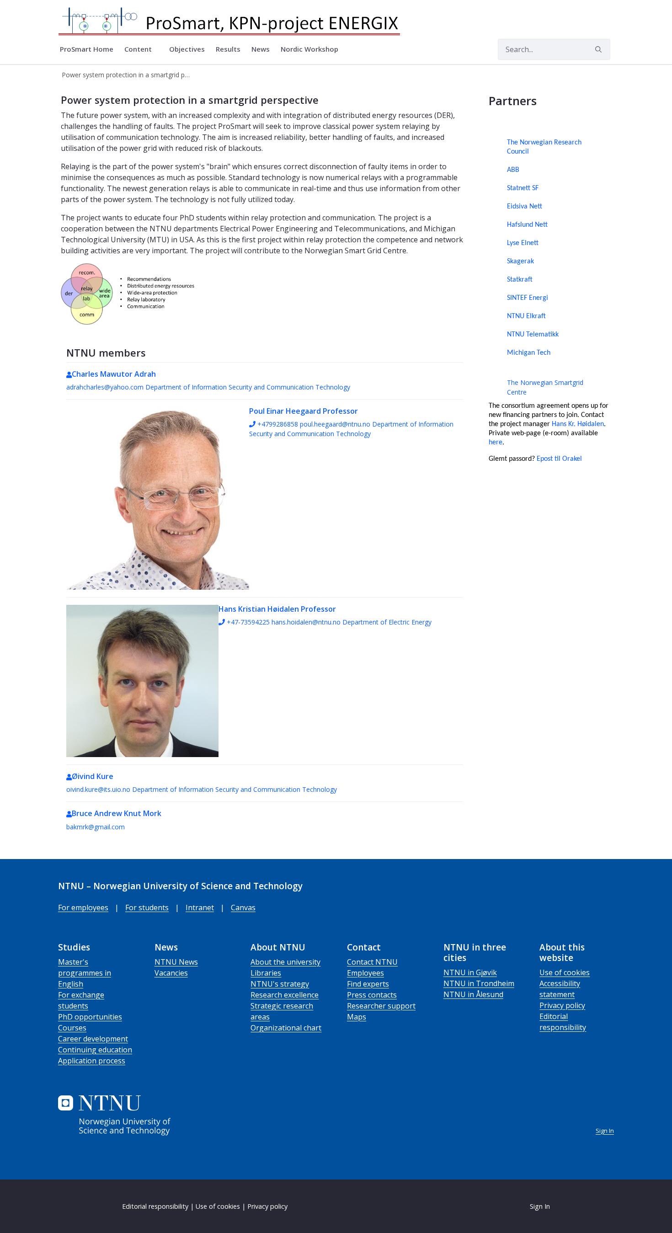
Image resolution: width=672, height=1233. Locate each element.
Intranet (200, 907)
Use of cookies (564, 972)
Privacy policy (562, 1005)
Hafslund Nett (527, 225)
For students (147, 907)
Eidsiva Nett (524, 206)
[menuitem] (86, 49)
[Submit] (600, 49)
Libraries (266, 973)
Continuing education (95, 1050)
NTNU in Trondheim (478, 983)
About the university (285, 962)
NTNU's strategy (280, 984)
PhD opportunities (90, 1017)
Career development (93, 1039)
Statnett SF (523, 188)
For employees (83, 907)
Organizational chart (286, 1028)
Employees (365, 973)
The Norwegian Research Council (544, 147)
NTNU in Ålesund (473, 994)
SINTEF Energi (527, 298)
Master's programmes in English (84, 973)
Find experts (368, 984)
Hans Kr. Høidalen (578, 424)
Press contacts (372, 995)
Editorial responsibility (155, 1206)
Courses (72, 1028)
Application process (91, 1061)
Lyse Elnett (523, 243)
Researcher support (381, 1006)
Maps (356, 1017)
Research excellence (285, 995)
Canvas (243, 907)
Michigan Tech (528, 353)
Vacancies (171, 973)
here (495, 442)
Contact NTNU (372, 962)
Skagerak (520, 261)
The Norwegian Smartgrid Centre (545, 387)
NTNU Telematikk (533, 334)
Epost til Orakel (559, 459)
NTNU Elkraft (526, 316)
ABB (513, 170)
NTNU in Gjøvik (470, 972)
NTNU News (176, 962)
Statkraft (520, 279)
